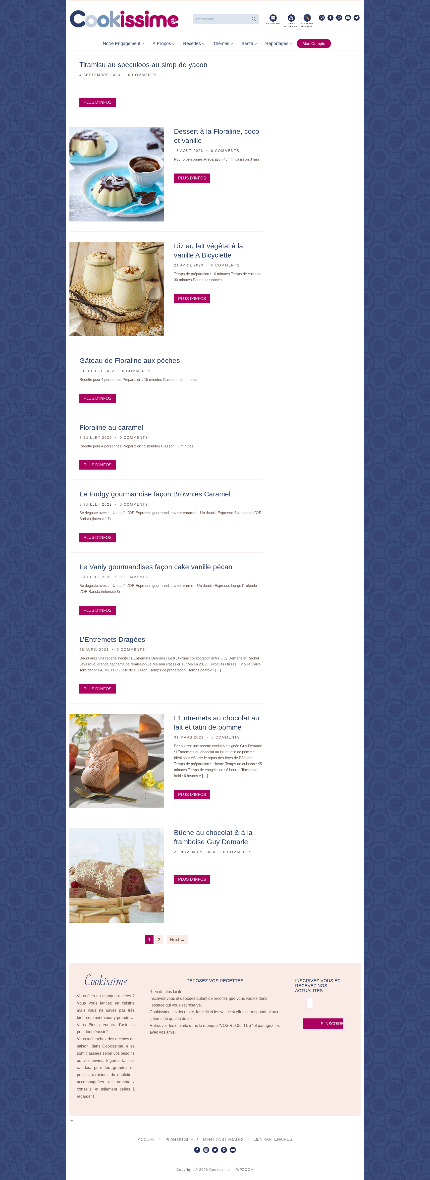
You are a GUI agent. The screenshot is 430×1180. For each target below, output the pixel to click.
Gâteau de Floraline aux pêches (129, 360)
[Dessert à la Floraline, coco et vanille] (116, 130)
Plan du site (179, 1139)
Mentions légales (223, 1139)
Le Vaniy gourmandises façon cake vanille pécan (155, 567)
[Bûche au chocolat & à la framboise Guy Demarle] (116, 832)
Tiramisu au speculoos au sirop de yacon (143, 65)
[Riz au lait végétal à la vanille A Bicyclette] (116, 245)
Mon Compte (314, 44)
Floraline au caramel (111, 427)
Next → (177, 939)
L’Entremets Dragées (112, 639)
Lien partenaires (273, 1139)
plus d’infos (97, 102)
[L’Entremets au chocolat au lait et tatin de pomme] (116, 717)
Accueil (147, 1139)
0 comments (142, 75)
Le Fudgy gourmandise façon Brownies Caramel (154, 494)
